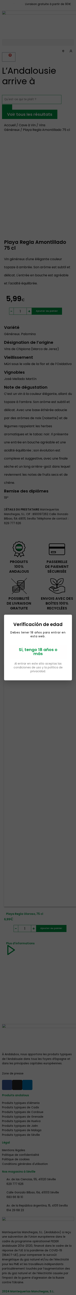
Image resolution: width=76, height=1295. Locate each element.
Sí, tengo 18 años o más (38, 651)
